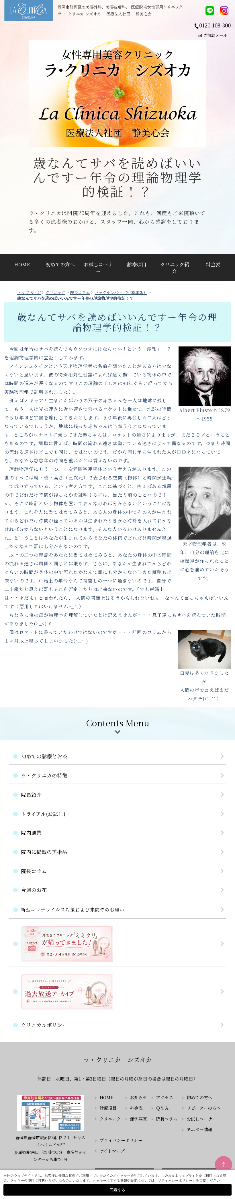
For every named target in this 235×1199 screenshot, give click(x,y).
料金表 (213, 264)
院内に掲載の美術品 (44, 851)
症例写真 (138, 1119)
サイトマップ (112, 1151)
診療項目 (136, 264)
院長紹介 (31, 794)
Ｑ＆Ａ (162, 1108)
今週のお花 (34, 889)
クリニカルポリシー (44, 1024)
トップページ (29, 292)
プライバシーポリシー (120, 1140)
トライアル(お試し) (43, 813)
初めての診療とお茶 (44, 756)
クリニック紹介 (174, 268)
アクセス (164, 1097)
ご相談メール (215, 35)
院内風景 (31, 832)
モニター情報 (199, 1129)
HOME (22, 264)
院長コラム (80, 292)
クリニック (55, 292)
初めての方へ (60, 264)
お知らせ (138, 1097)
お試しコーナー (98, 268)
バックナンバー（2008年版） (121, 292)
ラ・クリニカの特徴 (44, 775)
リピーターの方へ (204, 1108)
